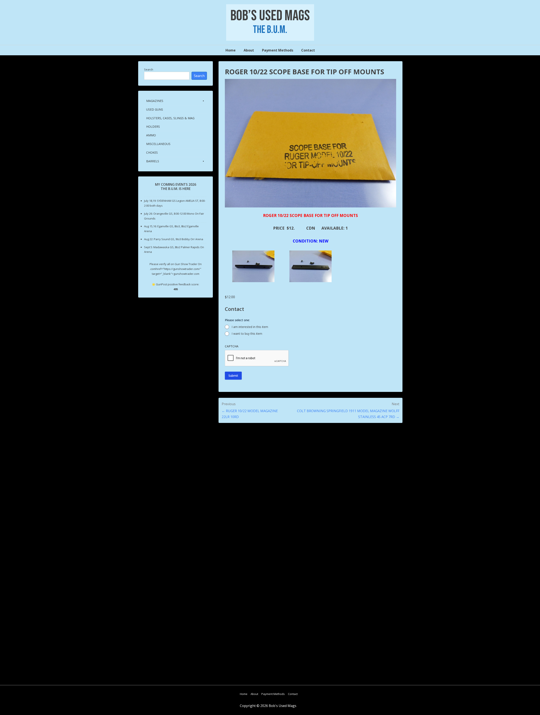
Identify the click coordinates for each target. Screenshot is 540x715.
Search (148, 69)
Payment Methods (277, 50)
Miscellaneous (158, 144)
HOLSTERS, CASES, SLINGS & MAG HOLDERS (170, 122)
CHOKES (152, 152)
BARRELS (152, 161)
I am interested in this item (250, 327)
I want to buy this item (247, 334)
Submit (233, 376)
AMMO (151, 135)
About (249, 50)
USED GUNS (154, 109)
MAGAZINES (154, 101)
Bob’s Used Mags (270, 16)
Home (230, 50)
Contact (308, 50)
